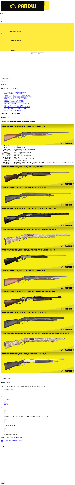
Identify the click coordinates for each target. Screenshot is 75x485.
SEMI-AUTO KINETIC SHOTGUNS (15, 98)
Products (3, 81)
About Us (7, 399)
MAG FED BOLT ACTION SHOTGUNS (17, 107)
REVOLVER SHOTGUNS (12, 110)
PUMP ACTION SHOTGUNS (13, 100)
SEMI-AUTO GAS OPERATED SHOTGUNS (18, 97)
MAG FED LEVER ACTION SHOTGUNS (17, 103)
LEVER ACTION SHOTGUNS (14, 102)
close (2, 483)
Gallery (6, 401)
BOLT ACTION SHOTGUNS (13, 105)
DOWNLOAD (8, 389)
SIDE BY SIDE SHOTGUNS (13, 93)
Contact (6, 404)
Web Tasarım (5, 440)
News (6, 403)
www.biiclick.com (14, 440)
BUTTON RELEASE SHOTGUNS (15, 108)
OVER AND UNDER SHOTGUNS (15, 92)
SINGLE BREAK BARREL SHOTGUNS (17, 95)
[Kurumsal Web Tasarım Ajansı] (21, 440)
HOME (2, 84)
